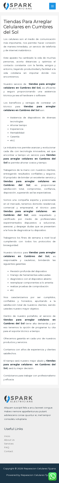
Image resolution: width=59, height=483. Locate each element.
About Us (9, 440)
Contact (8, 451)
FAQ (6, 447)
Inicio (7, 436)
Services (8, 443)
